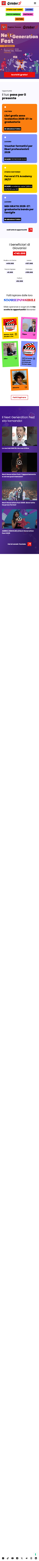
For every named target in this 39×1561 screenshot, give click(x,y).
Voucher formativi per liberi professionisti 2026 (18, 149)
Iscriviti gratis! (19, 74)
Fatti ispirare (20, 398)
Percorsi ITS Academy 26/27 (18, 178)
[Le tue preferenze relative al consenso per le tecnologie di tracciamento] (35, 1554)
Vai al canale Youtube (17, 544)
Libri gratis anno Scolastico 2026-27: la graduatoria (18, 119)
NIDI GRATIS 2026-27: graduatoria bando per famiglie (19, 209)
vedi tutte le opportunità (17, 230)
